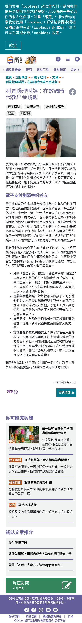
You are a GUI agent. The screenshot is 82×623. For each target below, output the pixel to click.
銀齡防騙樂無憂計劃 (38, 482)
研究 (29, 69)
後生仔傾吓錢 (18, 543)
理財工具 (43, 69)
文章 (55, 77)
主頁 (9, 77)
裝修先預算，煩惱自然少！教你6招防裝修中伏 (40, 554)
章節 (60, 27)
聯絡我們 (14, 616)
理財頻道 (60, 69)
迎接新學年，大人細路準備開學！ (47, 460)
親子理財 (40, 77)
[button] (58, 59)
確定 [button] (13, 45)
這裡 (19, 33)
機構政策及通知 (52, 616)
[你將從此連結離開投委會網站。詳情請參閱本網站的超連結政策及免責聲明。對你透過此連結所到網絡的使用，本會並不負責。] (34, 610)
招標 (70, 616)
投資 (12, 505)
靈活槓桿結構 (27, 505)
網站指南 (31, 616)
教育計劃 (15, 482)
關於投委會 (13, 69)
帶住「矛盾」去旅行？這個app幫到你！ (36, 565)
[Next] (78, 70)
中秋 (12, 441)
